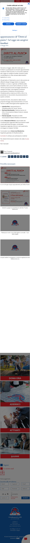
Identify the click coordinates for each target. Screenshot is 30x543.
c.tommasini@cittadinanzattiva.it (11, 153)
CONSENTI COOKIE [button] (21, 24)
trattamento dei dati (14, 497)
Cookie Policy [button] (6, 17)
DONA (18, 1)
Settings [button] (15, 30)
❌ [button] (29, 3)
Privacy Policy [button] (7, 19)
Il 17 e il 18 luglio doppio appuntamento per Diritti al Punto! (15, 184)
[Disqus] (15, 287)
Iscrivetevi (3, 136)
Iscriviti (25, 498)
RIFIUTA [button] (8, 24)
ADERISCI (26, 1)
